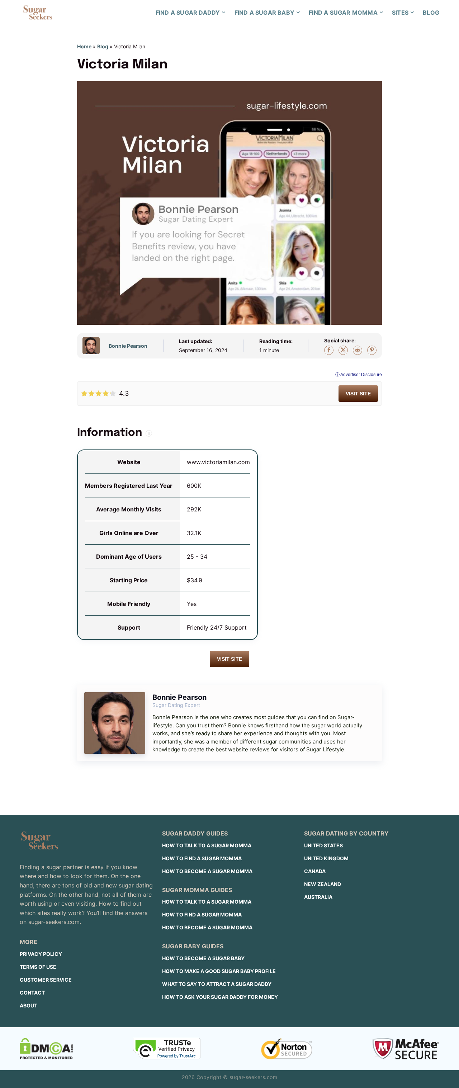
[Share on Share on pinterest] (372, 350)
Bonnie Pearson (128, 346)
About (28, 1005)
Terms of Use (38, 967)
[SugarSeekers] (38, 12)
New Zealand (322, 884)
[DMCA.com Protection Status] (46, 1048)
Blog (431, 12)
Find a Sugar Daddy (188, 12)
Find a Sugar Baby (264, 12)
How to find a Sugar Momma (202, 858)
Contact (32, 993)
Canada (315, 871)
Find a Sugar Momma (343, 12)
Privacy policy (41, 954)
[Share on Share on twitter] (343, 350)
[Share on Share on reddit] (357, 350)
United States (323, 845)
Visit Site (358, 393)
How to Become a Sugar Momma (207, 871)
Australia (318, 897)
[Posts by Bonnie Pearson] (93, 345)
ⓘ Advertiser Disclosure (358, 374)
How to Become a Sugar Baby (203, 958)
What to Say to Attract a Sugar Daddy (216, 984)
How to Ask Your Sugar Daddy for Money (220, 997)
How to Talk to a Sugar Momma (206, 845)
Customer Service (46, 980)
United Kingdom (326, 858)
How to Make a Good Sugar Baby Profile (219, 971)
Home (84, 46)
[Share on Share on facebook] (328, 350)
